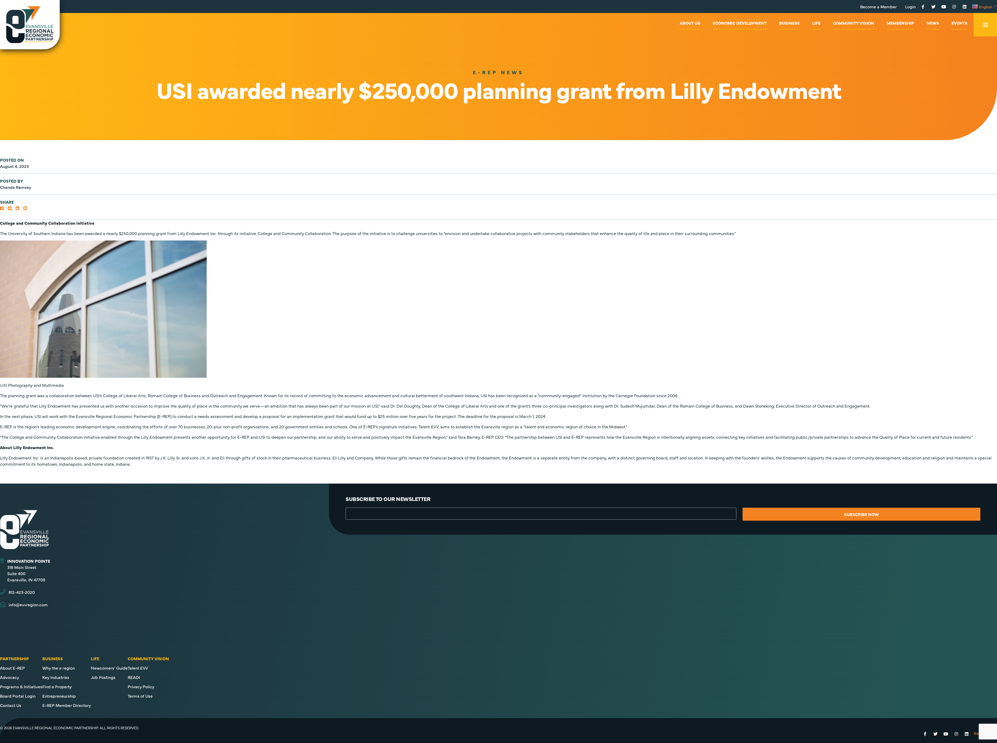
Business (789, 23)
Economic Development (740, 23)
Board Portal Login (18, 696)
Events (959, 23)
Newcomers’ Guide (109, 668)
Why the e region (58, 668)
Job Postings (103, 677)
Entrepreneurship (59, 696)
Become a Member (878, 6)
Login (910, 6)
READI (134, 677)
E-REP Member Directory (66, 705)
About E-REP (12, 668)
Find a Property (57, 686)
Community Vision (853, 23)
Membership (900, 23)
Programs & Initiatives (21, 686)
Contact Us (10, 705)
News (933, 23)
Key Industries (55, 677)
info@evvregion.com (28, 604)
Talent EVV (138, 668)
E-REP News (498, 72)
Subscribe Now (861, 514)
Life (816, 23)
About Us (690, 23)
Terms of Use (140, 696)
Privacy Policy (141, 686)
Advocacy (9, 677)
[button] (2, 208)
